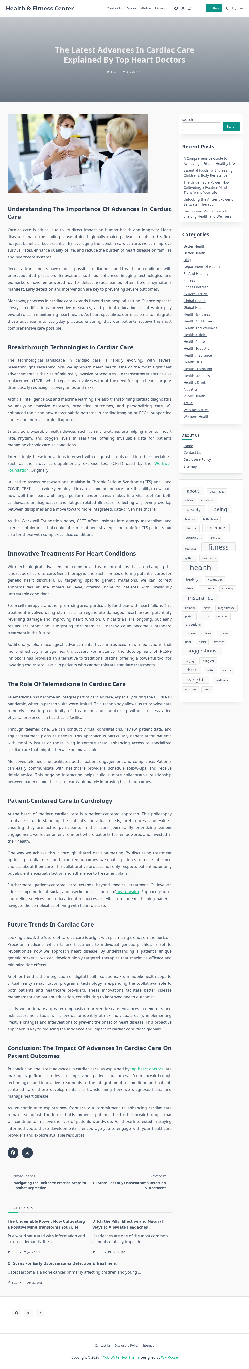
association (207, 500)
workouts (190, 689)
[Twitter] (183, 8)
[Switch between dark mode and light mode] (227, 8)
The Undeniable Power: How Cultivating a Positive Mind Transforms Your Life (207, 187)
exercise (215, 537)
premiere (222, 616)
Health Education (198, 348)
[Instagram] (189, 8)
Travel (188, 403)
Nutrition (191, 389)
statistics (219, 641)
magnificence (226, 608)
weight (195, 679)
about (193, 491)
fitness (218, 546)
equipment (194, 537)
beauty (194, 509)
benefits (190, 519)
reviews (224, 633)
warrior (226, 670)
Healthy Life (215, 579)
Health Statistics (197, 375)
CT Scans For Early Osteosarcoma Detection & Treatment (62, 1263)
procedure (193, 624)
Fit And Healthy (196, 273)
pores (205, 616)
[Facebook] (176, 8)
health (200, 567)
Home (188, 445)
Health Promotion (198, 369)
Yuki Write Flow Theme (121, 1357)
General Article (196, 294)
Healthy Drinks (195, 382)
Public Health (194, 396)
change (191, 528)
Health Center (195, 341)
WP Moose (169, 1357)
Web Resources (196, 409)
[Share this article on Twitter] (27, 1152)
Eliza (114, 72)
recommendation (198, 633)
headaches (209, 558)
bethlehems (210, 519)
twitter (210, 670)
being (220, 509)
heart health (127, 891)
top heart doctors (146, 1069)
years (207, 689)
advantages (217, 491)
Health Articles (195, 334)
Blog (187, 259)
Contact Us (115, 8)
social (202, 641)
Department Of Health (202, 266)
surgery (189, 661)
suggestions (202, 650)
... (51, 1241)
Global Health (195, 300)
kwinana (190, 608)
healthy (192, 579)
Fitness (189, 280)
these (192, 669)
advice (189, 500)
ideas (189, 588)
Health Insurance (198, 355)
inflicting (227, 588)
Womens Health (196, 416)
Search (187, 119)
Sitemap (161, 8)
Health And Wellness (200, 328)
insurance (200, 598)
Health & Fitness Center (40, 8)
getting (189, 558)
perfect (189, 616)
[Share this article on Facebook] (13, 1152)
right (188, 641)
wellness (222, 680)
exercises (190, 548)
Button (214, 8)
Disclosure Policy (139, 8)
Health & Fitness (197, 314)
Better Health (194, 246)
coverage (216, 528)
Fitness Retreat (196, 287)
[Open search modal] (234, 8)
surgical (208, 661)
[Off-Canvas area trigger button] (241, 8)
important (208, 588)
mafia (207, 608)
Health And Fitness (199, 321)
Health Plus (193, 362)
